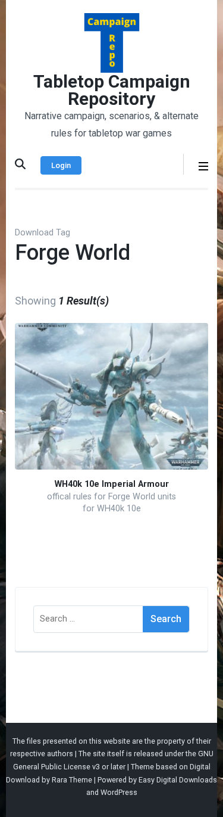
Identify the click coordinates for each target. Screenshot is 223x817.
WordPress (118, 792)
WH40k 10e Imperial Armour (112, 484)
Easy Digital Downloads (178, 779)
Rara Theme (72, 779)
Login (61, 165)
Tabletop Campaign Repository (111, 90)
